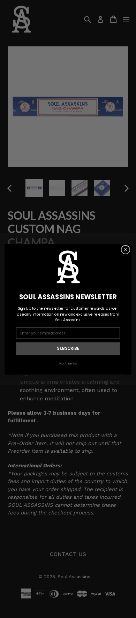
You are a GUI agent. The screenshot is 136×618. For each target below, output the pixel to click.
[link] (68, 267)
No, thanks (68, 363)
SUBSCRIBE (68, 348)
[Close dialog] (125, 250)
